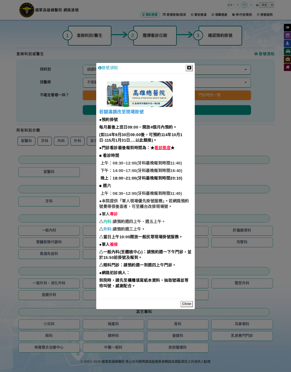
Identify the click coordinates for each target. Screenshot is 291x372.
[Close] (189, 68)
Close (186, 304)
